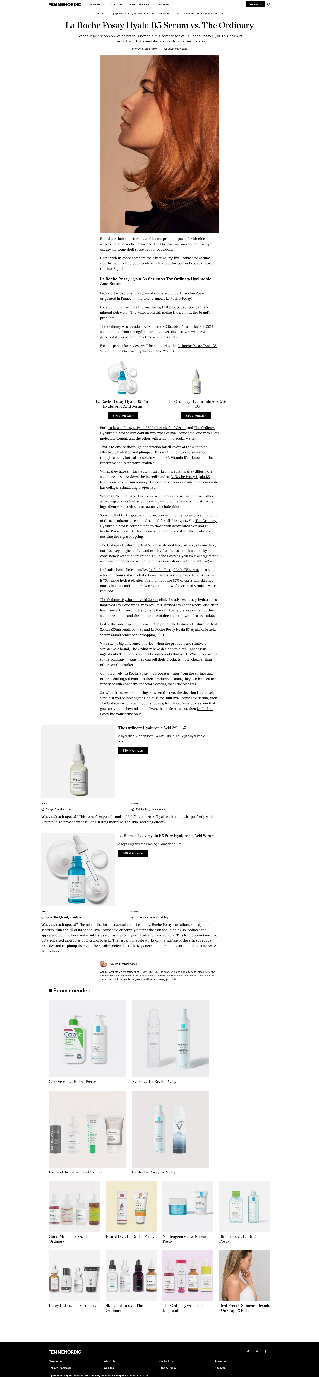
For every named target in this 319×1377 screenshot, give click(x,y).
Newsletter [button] (55, 1361)
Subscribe (256, 4)
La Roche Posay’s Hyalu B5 (172, 556)
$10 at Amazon (196, 415)
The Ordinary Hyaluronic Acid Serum (144, 496)
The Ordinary (110, 703)
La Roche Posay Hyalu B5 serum (174, 570)
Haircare (116, 4)
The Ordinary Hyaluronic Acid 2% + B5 (145, 351)
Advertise (220, 1361)
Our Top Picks (139, 4)
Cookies (109, 1368)
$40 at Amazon (123, 415)
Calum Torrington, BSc (123, 964)
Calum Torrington (146, 48)
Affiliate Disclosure (60, 1368)
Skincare (95, 4)
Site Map (220, 1368)
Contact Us (166, 1361)
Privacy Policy (168, 1368)
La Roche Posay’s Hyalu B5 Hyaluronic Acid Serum (147, 427)
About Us (163, 4)
